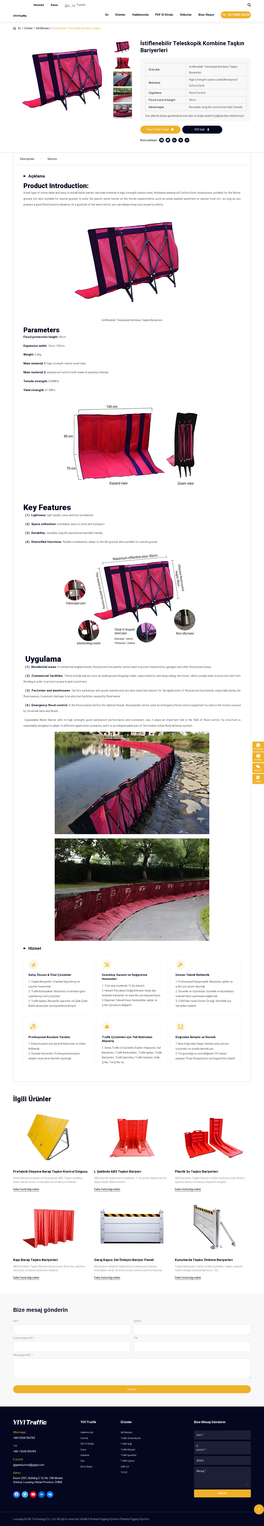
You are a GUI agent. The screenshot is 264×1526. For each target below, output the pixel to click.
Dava (54, 5)
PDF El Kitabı (164, 14)
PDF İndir (202, 129)
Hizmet (39, 5)
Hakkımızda (140, 14)
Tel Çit (124, 1472)
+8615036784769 (24, 1437)
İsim (15, 1320)
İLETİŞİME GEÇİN (236, 15)
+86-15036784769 (24, 1451)
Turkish (80, 4)
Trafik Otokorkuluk (131, 1438)
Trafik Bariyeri (128, 1449)
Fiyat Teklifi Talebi (160, 129)
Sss (83, 1461)
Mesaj (200, 1471)
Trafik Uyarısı (128, 1461)
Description (27, 158)
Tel (136, 1337)
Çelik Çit (125, 1466)
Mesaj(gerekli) (22, 1354)
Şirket (137, 1320)
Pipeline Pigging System (134, 1519)
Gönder (132, 1389)
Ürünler (120, 14)
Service (52, 158)
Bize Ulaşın (206, 14)
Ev (107, 14)
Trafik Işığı (126, 1443)
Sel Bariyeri (42, 28)
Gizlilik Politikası (89, 1519)
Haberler (85, 1455)
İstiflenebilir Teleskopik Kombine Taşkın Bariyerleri (76, 28)
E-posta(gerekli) (23, 1337)
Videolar (186, 14)
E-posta (200, 1447)
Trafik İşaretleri (128, 1455)
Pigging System (109, 1519)
